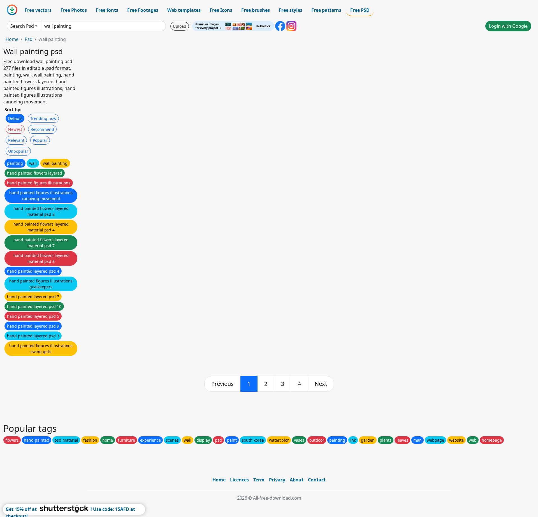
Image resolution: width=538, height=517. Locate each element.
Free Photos (74, 10)
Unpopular (18, 151)
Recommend (42, 129)
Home (12, 39)
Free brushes (255, 10)
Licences (239, 480)
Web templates (184, 10)
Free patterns (326, 10)
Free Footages (142, 10)
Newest (15, 129)
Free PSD (360, 10)
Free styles (290, 10)
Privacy (277, 480)
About (296, 480)
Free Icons (221, 10)
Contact (317, 480)
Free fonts (107, 10)
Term (259, 480)
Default (15, 118)
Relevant (16, 140)
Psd (29, 39)
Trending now (43, 118)
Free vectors (38, 10)
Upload (179, 26)
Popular (40, 140)
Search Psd (22, 26)
